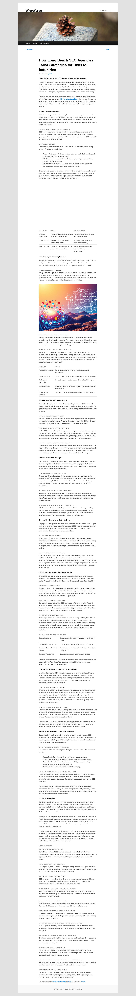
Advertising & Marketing (59, 982)
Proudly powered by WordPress (73, 989)
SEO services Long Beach (69, 99)
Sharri (69, 982)
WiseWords (34, 10)
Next (108, 49)
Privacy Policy (44, 43)
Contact (35, 43)
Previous (29, 49)
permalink (82, 982)
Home (28, 43)
